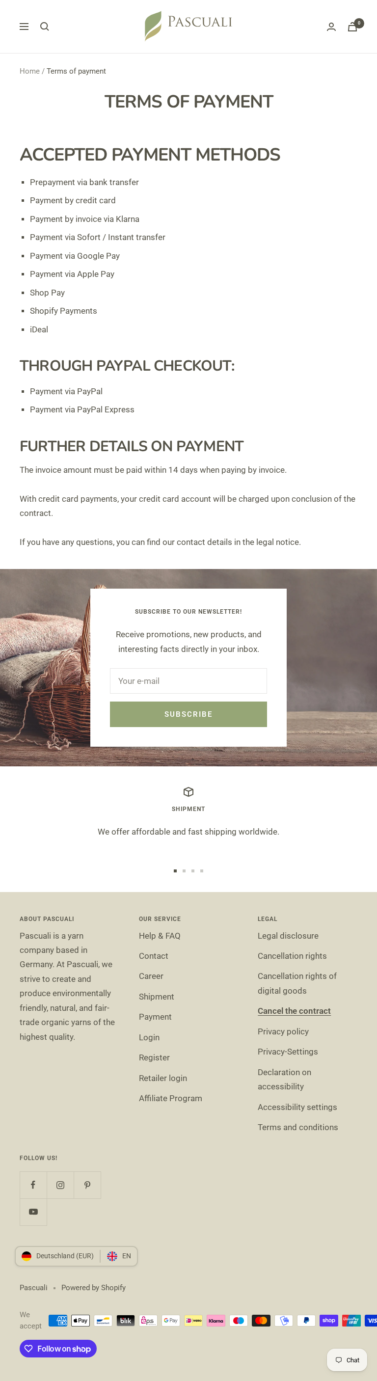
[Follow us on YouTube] (33, 1211)
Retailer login (163, 1078)
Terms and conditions (298, 1127)
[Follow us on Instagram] (60, 1184)
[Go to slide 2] (184, 870)
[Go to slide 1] (175, 870)
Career (151, 976)
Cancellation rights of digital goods (297, 983)
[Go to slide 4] (201, 870)
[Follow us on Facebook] (33, 1184)
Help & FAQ (160, 936)
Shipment (156, 997)
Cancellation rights (292, 956)
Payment (155, 1017)
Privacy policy (283, 1031)
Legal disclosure (288, 936)
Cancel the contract (294, 1011)
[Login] (331, 27)
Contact (153, 956)
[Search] (44, 26)
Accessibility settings (297, 1107)
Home (30, 71)
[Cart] (352, 26)
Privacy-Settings (288, 1051)
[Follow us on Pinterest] (87, 1184)
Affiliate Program (170, 1098)
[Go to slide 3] (192, 870)
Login (149, 1037)
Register (154, 1057)
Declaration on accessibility (284, 1079)
